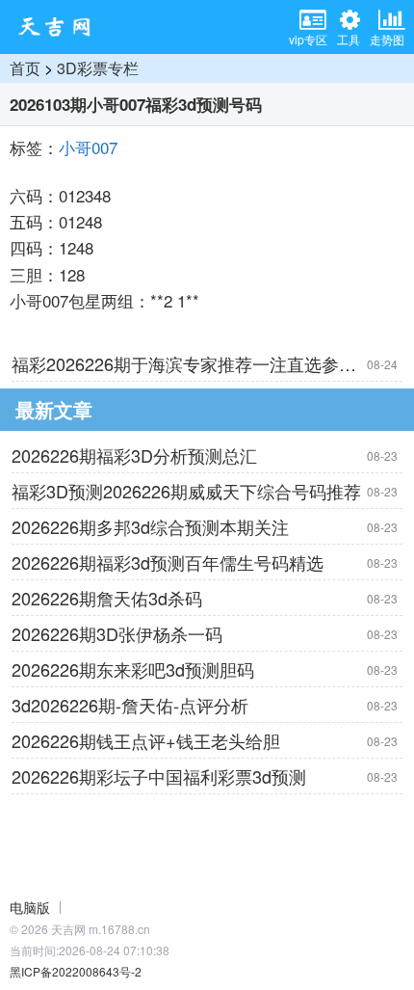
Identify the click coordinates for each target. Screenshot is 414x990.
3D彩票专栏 (98, 68)
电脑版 (30, 907)
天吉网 (61, 27)
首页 (25, 68)
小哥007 (88, 147)
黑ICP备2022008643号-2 (76, 971)
